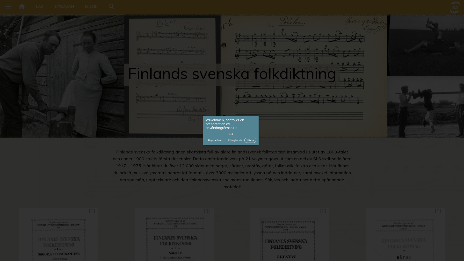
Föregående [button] (235, 140)
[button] (230, 134)
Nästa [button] (250, 140)
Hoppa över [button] (215, 140)
